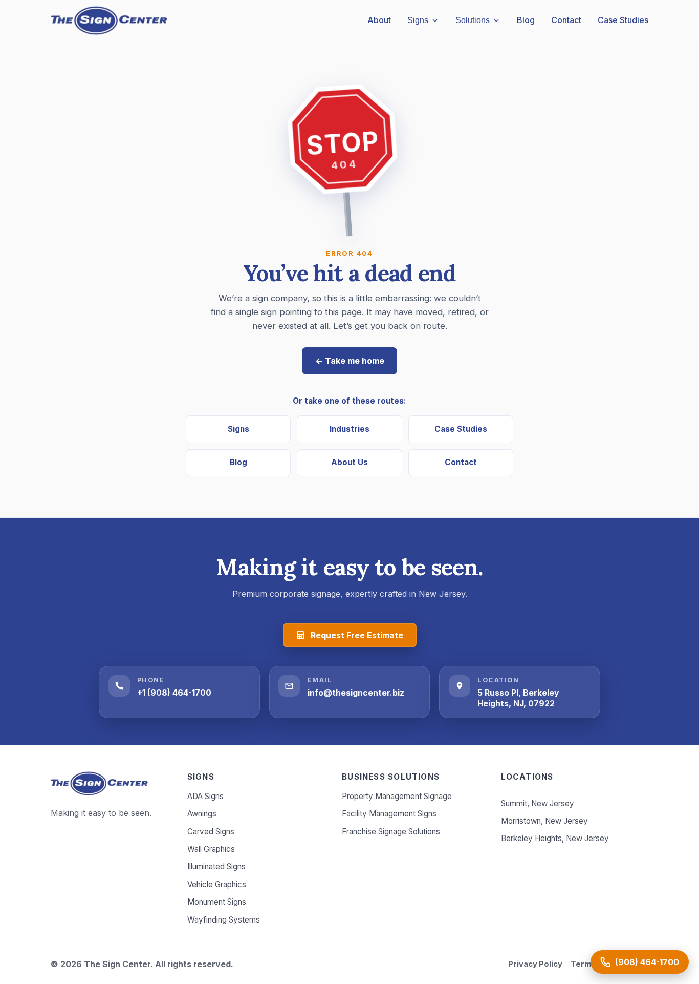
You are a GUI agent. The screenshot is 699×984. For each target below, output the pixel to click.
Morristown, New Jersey (544, 821)
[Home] (99, 783)
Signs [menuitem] (417, 20)
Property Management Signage (397, 796)
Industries (349, 429)
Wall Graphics (211, 849)
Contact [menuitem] (566, 20)
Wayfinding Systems (223, 920)
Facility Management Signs (389, 814)
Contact (461, 462)
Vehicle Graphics (216, 884)
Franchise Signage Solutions (391, 831)
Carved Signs (210, 831)
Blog (238, 462)
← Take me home (349, 360)
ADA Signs (205, 796)
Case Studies (460, 429)
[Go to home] (109, 20)
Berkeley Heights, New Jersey (555, 838)
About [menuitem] (379, 20)
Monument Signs (216, 902)
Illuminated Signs (216, 866)
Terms (583, 964)
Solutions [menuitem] (472, 20)
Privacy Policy (535, 964)
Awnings (201, 814)
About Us (349, 462)
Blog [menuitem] (526, 20)
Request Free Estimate (357, 635)
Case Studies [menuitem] (623, 20)
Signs (238, 429)
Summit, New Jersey (537, 803)
